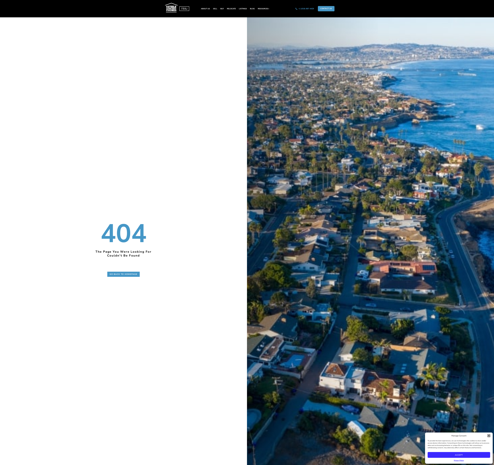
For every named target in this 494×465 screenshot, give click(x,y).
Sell (215, 9)
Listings (243, 9)
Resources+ (263, 9)
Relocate (231, 9)
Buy (222, 9)
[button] (489, 435)
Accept (459, 455)
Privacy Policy (459, 460)
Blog (252, 9)
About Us (205, 9)
